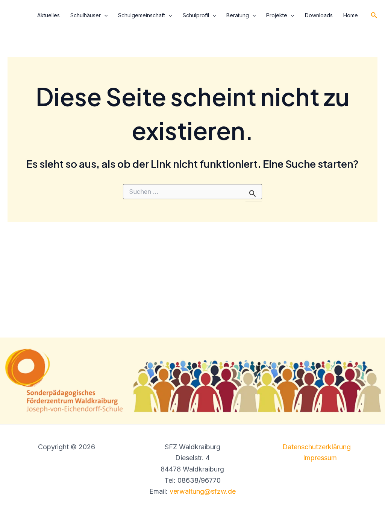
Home (350, 15)
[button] (104, 15)
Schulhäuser (85, 15)
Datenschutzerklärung (316, 447)
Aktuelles (48, 15)
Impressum (320, 458)
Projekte (276, 15)
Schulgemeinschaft (141, 15)
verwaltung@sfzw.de (203, 491)
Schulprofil (196, 15)
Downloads (319, 15)
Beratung (237, 15)
